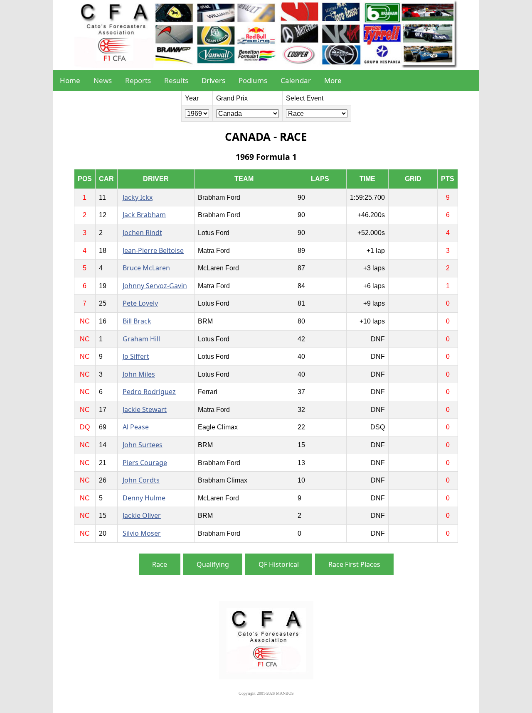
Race (159, 564)
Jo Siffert (136, 356)
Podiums (253, 80)
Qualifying (213, 564)
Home (70, 80)
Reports (138, 80)
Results (176, 80)
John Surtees (143, 444)
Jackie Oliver (142, 515)
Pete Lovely (140, 303)
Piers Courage (145, 462)
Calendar (296, 80)
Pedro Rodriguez (149, 391)
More (333, 80)
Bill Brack (137, 321)
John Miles (139, 374)
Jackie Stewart (145, 409)
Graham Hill (141, 338)
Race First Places (354, 564)
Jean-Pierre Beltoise (153, 250)
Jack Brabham (144, 214)
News (103, 80)
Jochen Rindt (142, 232)
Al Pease (136, 426)
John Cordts (141, 480)
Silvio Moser (142, 533)
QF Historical (279, 564)
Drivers (213, 80)
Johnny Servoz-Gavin (155, 285)
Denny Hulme (144, 497)
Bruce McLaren (146, 267)
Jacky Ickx (138, 197)
